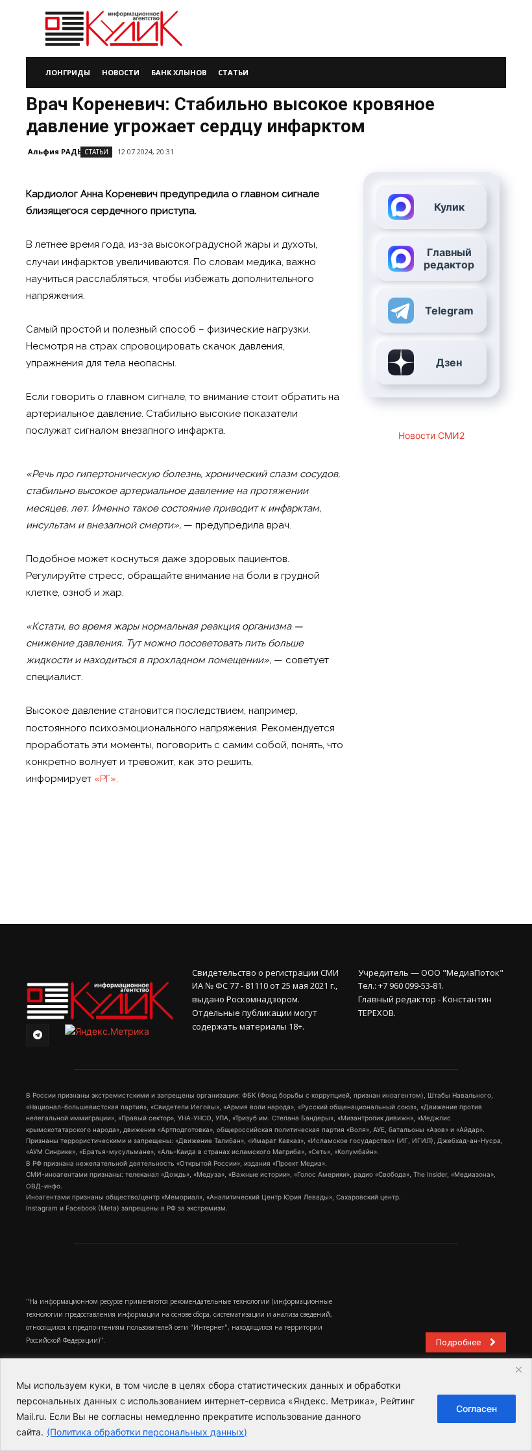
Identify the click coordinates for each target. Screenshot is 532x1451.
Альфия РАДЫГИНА (66, 151)
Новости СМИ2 (431, 435)
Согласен (476, 1408)
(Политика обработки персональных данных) (147, 1431)
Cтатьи (96, 151)
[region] (266, 1404)
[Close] (518, 1369)
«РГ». (106, 778)
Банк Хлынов (178, 72)
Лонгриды (67, 72)
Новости (120, 72)
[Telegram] (37, 1035)
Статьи (233, 72)
